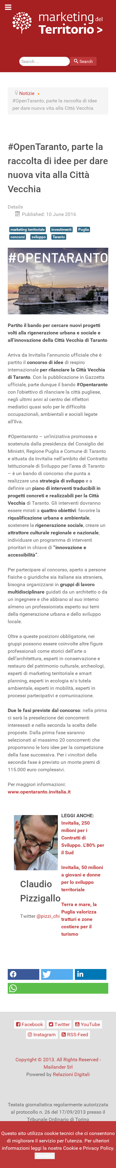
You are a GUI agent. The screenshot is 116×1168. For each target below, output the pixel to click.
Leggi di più (68, 1155)
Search (86, 61)
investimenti (61, 229)
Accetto (45, 1156)
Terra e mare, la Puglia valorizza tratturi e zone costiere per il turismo (79, 919)
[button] (23, 974)
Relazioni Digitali (71, 1074)
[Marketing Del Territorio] (57, 23)
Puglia (83, 229)
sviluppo (39, 237)
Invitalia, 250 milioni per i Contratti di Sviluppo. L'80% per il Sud (82, 837)
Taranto (59, 237)
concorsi (18, 237)
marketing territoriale (28, 229)
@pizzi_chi (48, 916)
